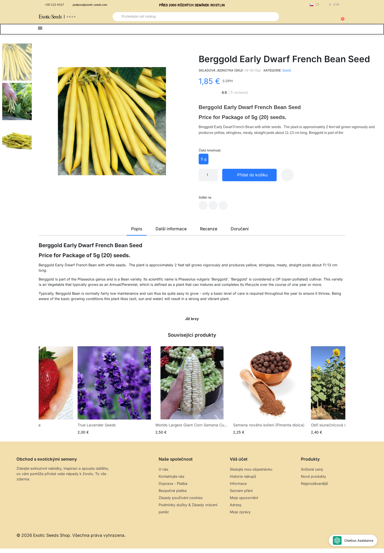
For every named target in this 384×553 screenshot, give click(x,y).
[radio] (203, 159)
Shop (72, 16)
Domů (286, 70)
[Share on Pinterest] (223, 205)
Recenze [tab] (208, 228)
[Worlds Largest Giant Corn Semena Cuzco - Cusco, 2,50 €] (192, 390)
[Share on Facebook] (203, 205)
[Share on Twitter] (213, 205)
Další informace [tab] (171, 228)
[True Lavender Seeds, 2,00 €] (114, 390)
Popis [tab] (136, 228)
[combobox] (195, 16)
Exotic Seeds (50, 16)
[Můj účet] (325, 17)
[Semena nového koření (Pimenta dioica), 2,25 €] (269, 390)
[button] (340, 16)
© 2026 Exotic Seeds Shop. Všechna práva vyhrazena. (71, 535)
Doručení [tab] (240, 228)
